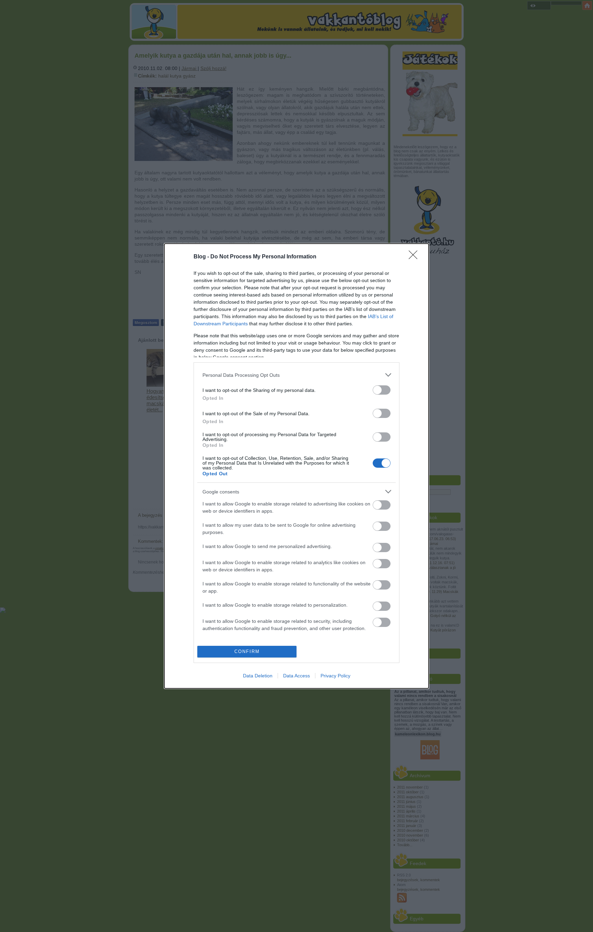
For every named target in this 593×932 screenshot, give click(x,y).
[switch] (382, 390)
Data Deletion (257, 675)
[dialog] (296, 466)
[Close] (415, 257)
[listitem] (296, 374)
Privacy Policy (335, 675)
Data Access (296, 675)
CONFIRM (247, 651)
